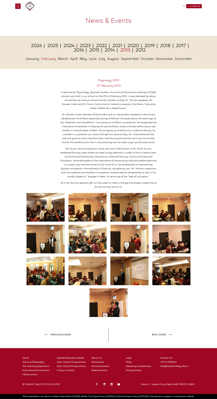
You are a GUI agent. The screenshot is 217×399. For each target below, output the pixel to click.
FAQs (129, 362)
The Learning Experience (35, 366)
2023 (85, 46)
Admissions (97, 362)
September (130, 59)
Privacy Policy (133, 370)
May (83, 59)
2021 (117, 46)
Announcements (100, 366)
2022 (101, 46)
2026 (36, 46)
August (113, 59)
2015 (94, 50)
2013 (125, 50)
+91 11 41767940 (168, 362)
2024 (69, 46)
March (63, 59)
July (101, 59)
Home (25, 358)
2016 (79, 50)
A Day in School (66, 370)
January (32, 59)
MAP (192, 384)
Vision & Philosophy (33, 362)
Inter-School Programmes (71, 366)
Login (129, 358)
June (93, 59)
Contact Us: (166, 358)
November (164, 59)
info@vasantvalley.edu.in (174, 366)
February (48, 59)
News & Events (99, 370)
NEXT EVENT (159, 335)
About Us (96, 358)
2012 (141, 50)
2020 (133, 46)
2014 (110, 50)
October (147, 59)
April (74, 59)
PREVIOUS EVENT (61, 335)
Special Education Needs (70, 358)
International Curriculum (36, 370)
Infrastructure (29, 374)
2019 (150, 46)
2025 (52, 46)
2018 (165, 46)
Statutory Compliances (138, 366)
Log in (196, 6)
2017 (181, 46)
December (183, 59)
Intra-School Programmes (71, 362)
